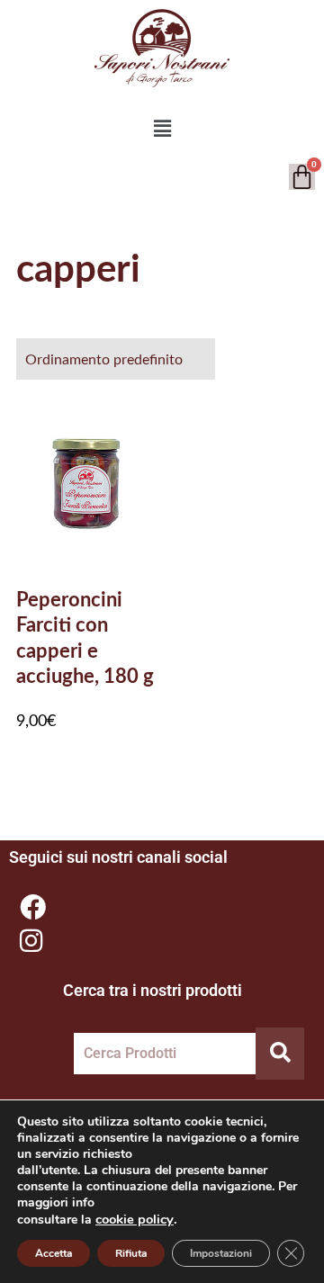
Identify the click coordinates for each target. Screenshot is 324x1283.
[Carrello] (302, 177)
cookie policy (134, 1219)
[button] (162, 129)
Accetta (53, 1253)
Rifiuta (131, 1253)
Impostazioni (221, 1253)
